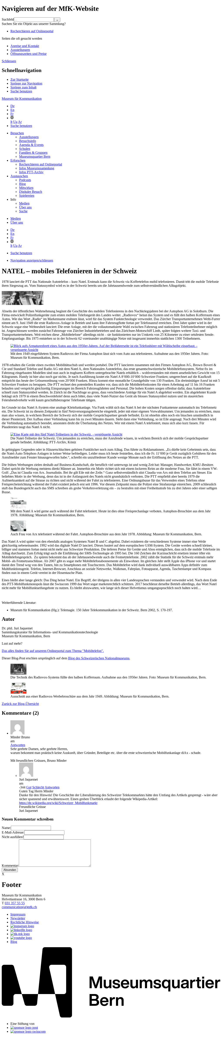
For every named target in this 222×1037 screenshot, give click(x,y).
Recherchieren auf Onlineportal (31, 31)
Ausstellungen (20, 50)
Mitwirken (26, 188)
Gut (28, 787)
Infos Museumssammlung (36, 168)
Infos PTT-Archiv (31, 172)
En (12, 110)
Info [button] (13, 199)
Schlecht (38, 787)
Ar (20, 122)
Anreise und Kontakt (24, 46)
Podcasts (25, 180)
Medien (24, 203)
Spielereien (26, 195)
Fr (11, 114)
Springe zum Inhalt (23, 87)
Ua (15, 122)
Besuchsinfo (27, 141)
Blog (22, 184)
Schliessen (9, 61)
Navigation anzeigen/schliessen (31, 260)
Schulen (24, 149)
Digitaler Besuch (30, 191)
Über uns (25, 207)
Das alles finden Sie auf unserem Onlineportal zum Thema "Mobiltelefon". (53, 651)
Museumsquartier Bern (34, 156)
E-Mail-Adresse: (13, 832)
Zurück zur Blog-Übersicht (20, 704)
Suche (23, 211)
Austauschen (19, 176)
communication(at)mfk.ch (19, 907)
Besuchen (17, 133)
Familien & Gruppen (33, 152)
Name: (6, 828)
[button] (12, 118)
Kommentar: (10, 865)
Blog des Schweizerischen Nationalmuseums (98, 658)
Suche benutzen (21, 91)
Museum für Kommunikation (22, 98)
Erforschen (17, 160)
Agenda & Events (31, 145)
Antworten (17, 745)
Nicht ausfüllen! (13, 837)
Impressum (17, 914)
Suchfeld (8, 19)
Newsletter (17, 918)
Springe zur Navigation (26, 83)
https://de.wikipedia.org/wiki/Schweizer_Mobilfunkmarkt (58, 803)
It (11, 122)
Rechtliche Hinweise (24, 922)
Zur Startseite (19, 79)
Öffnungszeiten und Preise (28, 54)
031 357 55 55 (15, 903)
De (12, 106)
